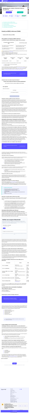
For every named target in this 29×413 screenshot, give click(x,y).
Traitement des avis (12, 395)
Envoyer (14, 363)
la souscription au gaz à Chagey (19, 69)
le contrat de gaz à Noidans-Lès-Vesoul (9, 69)
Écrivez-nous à (13, 399)
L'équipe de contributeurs (12, 391)
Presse (11, 393)
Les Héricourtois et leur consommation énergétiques (9, 26)
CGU (10, 394)
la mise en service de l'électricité (21, 67)
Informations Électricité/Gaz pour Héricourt (8, 25)
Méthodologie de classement (13, 396)
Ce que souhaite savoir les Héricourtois (8, 27)
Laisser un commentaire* (4, 358)
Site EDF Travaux (17, 281)
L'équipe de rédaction (12, 390)
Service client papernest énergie (13, 392)
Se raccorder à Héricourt (6, 24)
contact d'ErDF (11, 51)
